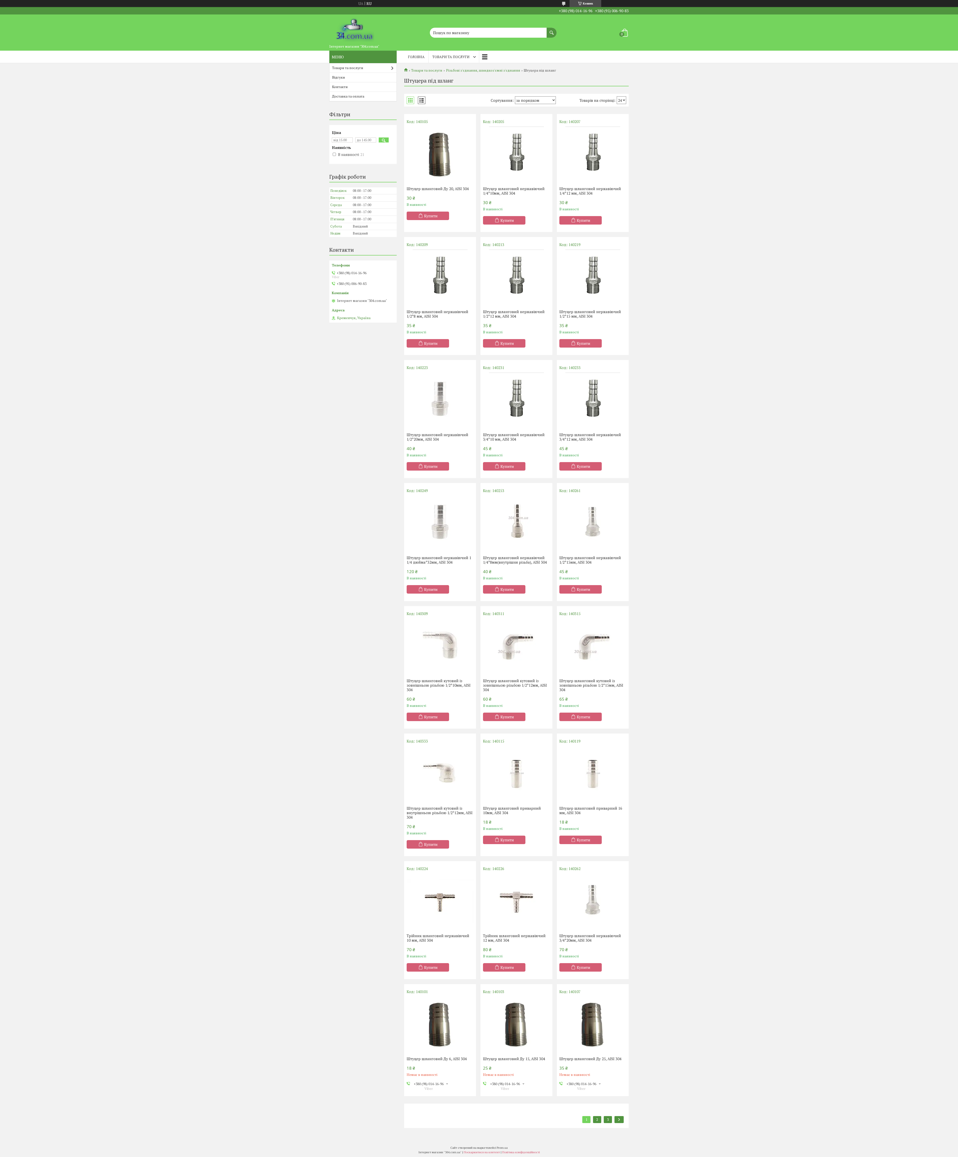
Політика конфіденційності (521, 1152)
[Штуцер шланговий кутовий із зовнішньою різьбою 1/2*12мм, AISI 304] (516, 646)
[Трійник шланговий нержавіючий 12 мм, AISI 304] (516, 901)
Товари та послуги (451, 56)
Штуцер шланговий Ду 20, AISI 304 (438, 188)
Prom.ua (502, 1148)
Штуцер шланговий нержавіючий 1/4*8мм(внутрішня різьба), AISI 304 (515, 559)
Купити (431, 215)
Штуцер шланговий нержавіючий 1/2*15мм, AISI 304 (590, 559)
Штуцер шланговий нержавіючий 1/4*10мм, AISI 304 (514, 190)
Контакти (340, 86)
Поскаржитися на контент (482, 1152)
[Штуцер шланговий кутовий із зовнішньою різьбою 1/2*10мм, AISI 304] (440, 646)
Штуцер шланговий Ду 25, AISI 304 (590, 1058)
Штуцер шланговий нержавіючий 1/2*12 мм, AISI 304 (514, 313)
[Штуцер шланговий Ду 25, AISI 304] (592, 1024)
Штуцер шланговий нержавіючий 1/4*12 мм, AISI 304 (590, 190)
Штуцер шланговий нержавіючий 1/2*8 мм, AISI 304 (437, 313)
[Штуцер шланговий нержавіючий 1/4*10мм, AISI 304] (516, 154)
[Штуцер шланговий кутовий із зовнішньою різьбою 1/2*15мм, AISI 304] (592, 646)
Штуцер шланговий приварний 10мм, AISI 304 (512, 810)
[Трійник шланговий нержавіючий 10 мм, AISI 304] (440, 901)
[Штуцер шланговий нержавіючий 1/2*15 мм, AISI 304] (592, 277)
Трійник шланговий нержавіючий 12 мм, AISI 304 (514, 937)
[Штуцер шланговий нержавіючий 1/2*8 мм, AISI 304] (440, 277)
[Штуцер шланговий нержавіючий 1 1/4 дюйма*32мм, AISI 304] (440, 523)
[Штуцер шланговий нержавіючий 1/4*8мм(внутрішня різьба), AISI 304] (516, 523)
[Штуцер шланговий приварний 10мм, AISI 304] (516, 773)
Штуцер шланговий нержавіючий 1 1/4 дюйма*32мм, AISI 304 (439, 559)
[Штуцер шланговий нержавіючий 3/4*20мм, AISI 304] (592, 901)
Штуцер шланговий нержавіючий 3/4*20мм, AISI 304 (590, 937)
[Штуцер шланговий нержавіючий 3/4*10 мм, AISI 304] (516, 400)
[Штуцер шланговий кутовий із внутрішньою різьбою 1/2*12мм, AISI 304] (440, 773)
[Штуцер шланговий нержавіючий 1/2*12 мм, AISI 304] (516, 277)
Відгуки (338, 77)
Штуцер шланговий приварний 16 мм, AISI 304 (590, 810)
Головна (416, 56)
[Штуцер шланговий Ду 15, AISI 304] (516, 1024)
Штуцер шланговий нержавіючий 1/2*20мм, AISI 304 (437, 436)
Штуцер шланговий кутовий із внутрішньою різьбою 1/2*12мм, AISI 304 (440, 812)
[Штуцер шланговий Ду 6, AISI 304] (440, 1024)
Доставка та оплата (348, 96)
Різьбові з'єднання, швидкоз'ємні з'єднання (483, 70)
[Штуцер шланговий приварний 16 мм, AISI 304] (592, 773)
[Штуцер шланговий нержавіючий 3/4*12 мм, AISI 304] (592, 400)
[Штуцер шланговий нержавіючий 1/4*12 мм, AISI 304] (592, 154)
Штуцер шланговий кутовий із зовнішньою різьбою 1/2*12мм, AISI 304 (515, 685)
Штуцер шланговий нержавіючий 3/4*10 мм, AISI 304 (514, 436)
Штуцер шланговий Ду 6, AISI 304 (437, 1058)
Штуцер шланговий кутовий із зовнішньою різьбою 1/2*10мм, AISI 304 (439, 685)
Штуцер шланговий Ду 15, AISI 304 (514, 1058)
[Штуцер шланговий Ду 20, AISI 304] (440, 154)
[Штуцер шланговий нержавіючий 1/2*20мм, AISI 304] (440, 400)
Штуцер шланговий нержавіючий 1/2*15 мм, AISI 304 (590, 313)
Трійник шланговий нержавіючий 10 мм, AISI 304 (438, 937)
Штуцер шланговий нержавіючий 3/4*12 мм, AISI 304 (590, 436)
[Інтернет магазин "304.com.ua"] (354, 28)
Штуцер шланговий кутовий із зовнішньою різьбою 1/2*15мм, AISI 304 (591, 685)
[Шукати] (552, 30)
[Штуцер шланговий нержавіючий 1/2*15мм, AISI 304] (592, 523)
